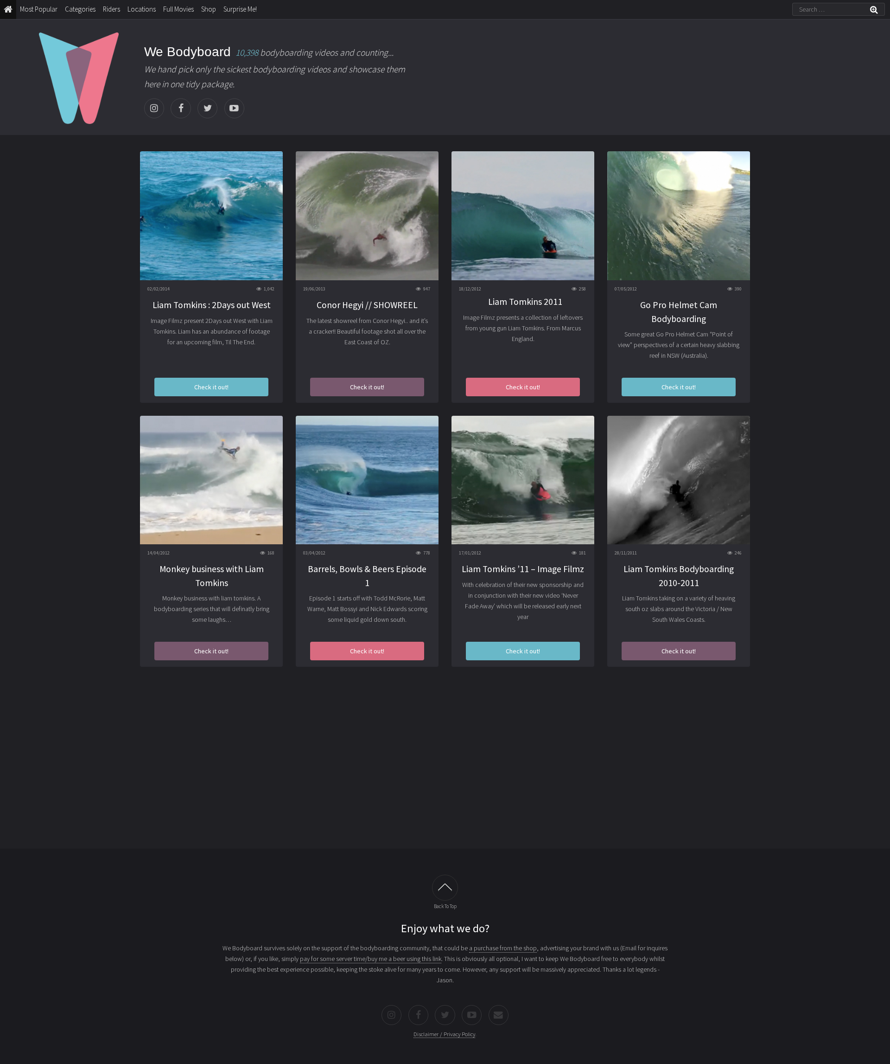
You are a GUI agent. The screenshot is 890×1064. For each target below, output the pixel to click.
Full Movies (178, 9)
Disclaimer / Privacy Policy (444, 1034)
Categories (80, 9)
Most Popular (38, 9)
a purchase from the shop (503, 948)
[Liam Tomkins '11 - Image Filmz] (522, 480)
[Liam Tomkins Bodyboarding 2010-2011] (678, 480)
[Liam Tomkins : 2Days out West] (211, 215)
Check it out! (211, 387)
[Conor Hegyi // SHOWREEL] (367, 215)
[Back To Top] (445, 888)
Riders (111, 9)
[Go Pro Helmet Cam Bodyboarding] (678, 215)
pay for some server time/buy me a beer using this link (370, 958)
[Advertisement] (445, 764)
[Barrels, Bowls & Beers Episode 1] (367, 480)
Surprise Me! (240, 9)
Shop (208, 9)
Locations (141, 9)
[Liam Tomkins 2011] (522, 215)
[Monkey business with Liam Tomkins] (211, 480)
